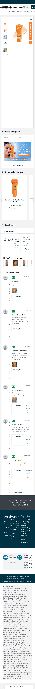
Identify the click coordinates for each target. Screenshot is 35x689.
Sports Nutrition (25, 530)
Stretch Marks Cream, (13, 644)
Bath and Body (28, 521)
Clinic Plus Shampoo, (12, 628)
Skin (28, 530)
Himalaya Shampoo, (13, 651)
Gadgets (25, 542)
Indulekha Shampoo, (17, 636)
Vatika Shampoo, (15, 663)
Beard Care (25, 522)
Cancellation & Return (13, 530)
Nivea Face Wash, (13, 609)
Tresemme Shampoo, (14, 596)
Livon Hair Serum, (15, 619)
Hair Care (22, 526)
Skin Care (11, 11)
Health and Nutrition (23, 541)
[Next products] (31, 200)
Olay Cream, (20, 625)
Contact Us (12, 520)
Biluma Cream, (13, 634)
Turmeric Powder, (15, 627)
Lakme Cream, (13, 638)
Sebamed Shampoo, (16, 653)
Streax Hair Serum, (11, 602)
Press (5, 532)
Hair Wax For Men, (15, 667)
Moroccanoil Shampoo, (14, 665)
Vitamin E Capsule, (9, 588)
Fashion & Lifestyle (22, 11)
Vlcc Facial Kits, (11, 650)
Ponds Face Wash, (14, 600)
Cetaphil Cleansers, (19, 615)
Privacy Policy (24, 578)
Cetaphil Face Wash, (13, 590)
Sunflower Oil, (22, 602)
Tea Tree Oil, (14, 613)
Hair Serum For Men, (15, 655)
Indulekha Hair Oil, (20, 617)
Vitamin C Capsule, (16, 640)
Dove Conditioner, (12, 657)
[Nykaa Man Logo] (2, 6)
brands (15, 7)
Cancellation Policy (12, 578)
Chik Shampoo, (20, 671)
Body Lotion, (15, 604)
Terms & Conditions (12, 576)
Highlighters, (11, 594)
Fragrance (30, 528)
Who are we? (5, 523)
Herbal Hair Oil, (10, 671)
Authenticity (7, 530)
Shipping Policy (24, 576)
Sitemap (18, 530)
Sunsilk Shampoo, (12, 621)
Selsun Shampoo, (13, 623)
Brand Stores (17, 522)
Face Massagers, (13, 632)
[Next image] (7, 55)
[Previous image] (4, 55)
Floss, (7, 655)
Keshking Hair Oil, (16, 669)
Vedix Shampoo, (12, 674)
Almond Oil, (22, 613)
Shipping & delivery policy (12, 536)
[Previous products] (3, 200)
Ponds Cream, (14, 605)
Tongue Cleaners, (13, 648)
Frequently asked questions (13, 525)
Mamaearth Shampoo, (14, 611)
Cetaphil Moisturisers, (15, 598)
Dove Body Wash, (15, 659)
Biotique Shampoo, (15, 646)
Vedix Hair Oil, (11, 625)
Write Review (27, 250)
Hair (28, 525)
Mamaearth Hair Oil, (11, 661)
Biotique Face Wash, (13, 630)
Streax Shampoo (15, 678)
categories (8, 7)
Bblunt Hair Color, (15, 673)
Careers (6, 527)
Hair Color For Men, (13, 607)
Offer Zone (17, 526)
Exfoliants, (10, 617)
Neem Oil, (23, 648)
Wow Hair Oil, (21, 674)
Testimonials (7, 535)
